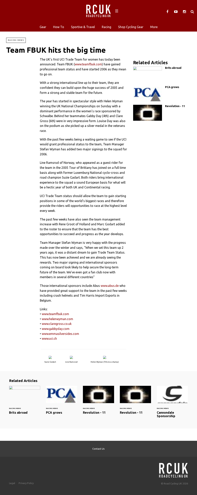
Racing (106, 27)
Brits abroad (162, 74)
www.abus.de (110, 285)
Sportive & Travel (83, 27)
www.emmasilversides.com (60, 333)
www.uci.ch (49, 338)
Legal (12, 483)
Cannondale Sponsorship (172, 404)
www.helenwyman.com (57, 319)
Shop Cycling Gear (130, 27)
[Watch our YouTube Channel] (176, 11)
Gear (43, 27)
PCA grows (162, 94)
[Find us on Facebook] (167, 11)
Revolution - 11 (162, 113)
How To (58, 27)
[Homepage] (173, 469)
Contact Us (98, 448)
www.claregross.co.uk (57, 323)
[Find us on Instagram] (184, 11)
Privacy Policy (26, 483)
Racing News (16, 40)
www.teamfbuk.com (88, 64)
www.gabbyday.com (55, 328)
